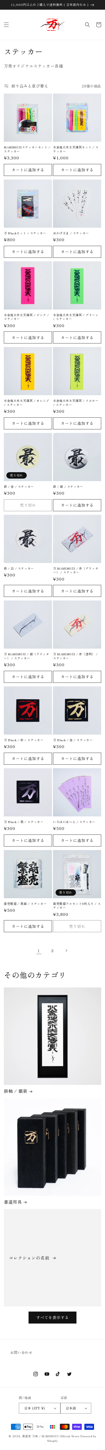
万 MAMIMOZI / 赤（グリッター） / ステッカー (75, 570)
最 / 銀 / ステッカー (68, 486)
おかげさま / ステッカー (71, 233)
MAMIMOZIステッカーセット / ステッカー (27, 149)
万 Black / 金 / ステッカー (73, 740)
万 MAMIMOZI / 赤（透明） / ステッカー (75, 656)
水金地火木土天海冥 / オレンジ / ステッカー (26, 402)
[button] (6, 24)
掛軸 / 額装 (15, 1091)
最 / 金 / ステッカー (19, 486)
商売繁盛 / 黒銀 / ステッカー (25, 904)
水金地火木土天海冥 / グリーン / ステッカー (76, 317)
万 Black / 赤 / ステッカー (23, 740)
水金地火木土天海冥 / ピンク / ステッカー (26, 317)
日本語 (71, 1408)
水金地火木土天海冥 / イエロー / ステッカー (76, 402)
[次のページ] (66, 950)
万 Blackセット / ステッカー (25, 233)
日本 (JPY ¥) (34, 1408)
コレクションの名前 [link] (30, 1258)
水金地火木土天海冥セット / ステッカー (76, 149)
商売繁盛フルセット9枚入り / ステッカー (77, 905)
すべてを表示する (52, 1317)
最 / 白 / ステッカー (19, 568)
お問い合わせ (21, 1352)
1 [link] (38, 950)
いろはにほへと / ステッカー (74, 822)
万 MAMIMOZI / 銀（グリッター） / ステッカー (26, 656)
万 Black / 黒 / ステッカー (23, 822)
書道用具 (13, 1202)
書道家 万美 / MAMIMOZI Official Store (51, 1436)
